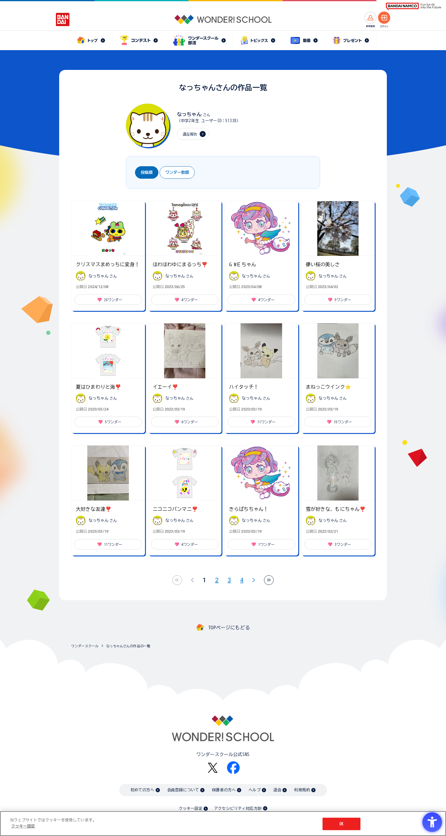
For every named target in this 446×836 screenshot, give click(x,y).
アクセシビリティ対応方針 (238, 808)
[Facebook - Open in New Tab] (233, 767)
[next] (253, 580)
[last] (269, 580)
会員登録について (183, 790)
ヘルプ (254, 790)
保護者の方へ (224, 790)
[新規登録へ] (370, 18)
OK (341, 824)
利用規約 (302, 790)
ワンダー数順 (177, 172)
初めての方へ (142, 790)
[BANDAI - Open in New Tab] (63, 19)
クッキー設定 (190, 808)
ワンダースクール (84, 646)
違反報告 (190, 134)
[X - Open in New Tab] (213, 768)
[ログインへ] (384, 18)
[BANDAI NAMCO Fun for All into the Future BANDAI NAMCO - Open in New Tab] (413, 6)
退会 (277, 790)
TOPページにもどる (229, 627)
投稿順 (147, 172)
